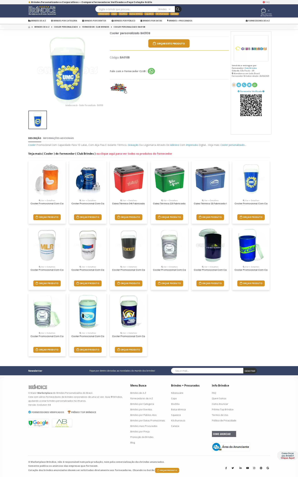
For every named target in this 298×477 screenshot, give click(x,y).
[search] (178, 9)
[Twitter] (233, 468)
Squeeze (149, 14)
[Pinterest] (260, 465)
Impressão (192, 145)
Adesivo (174, 145)
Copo (114, 14)
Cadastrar (250, 371)
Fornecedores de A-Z (259, 20)
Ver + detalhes (48, 200)
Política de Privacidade (224, 420)
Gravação (133, 145)
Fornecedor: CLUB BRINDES (95, 27)
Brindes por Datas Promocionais (147, 420)
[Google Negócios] (267, 465)
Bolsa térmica (136, 14)
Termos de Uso (220, 414)
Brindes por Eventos (95, 20)
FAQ (267, 2)
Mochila (123, 14)
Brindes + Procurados (180, 20)
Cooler (32, 145)
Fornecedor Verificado (251, 91)
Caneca (174, 14)
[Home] (29, 27)
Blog (132, 442)
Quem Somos (219, 398)
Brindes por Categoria (65, 20)
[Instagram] (253, 465)
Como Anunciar (220, 403)
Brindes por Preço (140, 431)
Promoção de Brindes (142, 437)
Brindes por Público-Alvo (143, 414)
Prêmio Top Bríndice (223, 409)
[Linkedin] (239, 465)
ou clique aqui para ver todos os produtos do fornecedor (134, 153)
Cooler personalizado (66, 27)
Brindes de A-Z (38, 20)
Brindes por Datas (152, 20)
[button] (265, 11)
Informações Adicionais (58, 138)
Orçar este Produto (171, 43)
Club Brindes (251, 68)
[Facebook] (226, 468)
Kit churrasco (162, 14)
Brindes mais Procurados (144, 426)
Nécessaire (104, 14)
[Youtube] (246, 465)
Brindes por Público (124, 20)
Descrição (34, 138)
